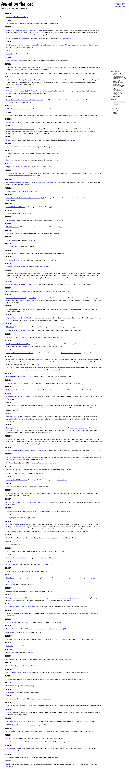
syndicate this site (120, 3)
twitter (114, 112)
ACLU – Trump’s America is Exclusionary (18, 109)
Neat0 (114, 81)
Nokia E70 (56, 457)
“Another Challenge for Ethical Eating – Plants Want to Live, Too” (25, 198)
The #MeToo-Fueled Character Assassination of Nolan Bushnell (24, 100)
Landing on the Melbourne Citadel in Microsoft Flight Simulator (24, 30)
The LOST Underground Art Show (15, 207)
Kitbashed (9, 115)
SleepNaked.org (10, 584)
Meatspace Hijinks (117, 78)
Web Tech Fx (116, 92)
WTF (113, 94)
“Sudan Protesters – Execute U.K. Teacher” (18, 396)
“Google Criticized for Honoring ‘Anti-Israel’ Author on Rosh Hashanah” (26, 405)
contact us (120, 4)
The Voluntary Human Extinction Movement (18, 309)
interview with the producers (78, 428)
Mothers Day (9, 54)
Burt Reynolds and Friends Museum (16, 659)
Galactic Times (10, 591)
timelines (13, 672)
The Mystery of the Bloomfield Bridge (17, 17)
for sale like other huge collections (71, 353)
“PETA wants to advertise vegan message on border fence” (23, 273)
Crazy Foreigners (117, 76)
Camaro (12, 227)
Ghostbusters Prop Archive (14, 571)
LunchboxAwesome (11, 191)
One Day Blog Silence (12, 518)
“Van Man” (43, 266)
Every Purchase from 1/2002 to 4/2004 (17, 629)
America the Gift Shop (12, 260)
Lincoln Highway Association (14, 748)
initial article (32, 298)
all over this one (38, 473)
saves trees (55, 731)
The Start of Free (117, 86)
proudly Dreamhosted (120, 6)
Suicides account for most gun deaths (17, 173)
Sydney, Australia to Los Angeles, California (18, 284)
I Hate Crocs (9, 486)
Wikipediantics (116, 93)
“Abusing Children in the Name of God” (17, 376)
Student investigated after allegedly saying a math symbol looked (25, 80)
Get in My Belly (10, 632)
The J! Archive (10, 742)
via (31, 47)
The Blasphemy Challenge (13, 613)
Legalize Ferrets (10, 692)
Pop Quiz (115, 84)
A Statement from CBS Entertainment (17, 493)
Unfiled (114, 89)
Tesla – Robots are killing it (14, 60)
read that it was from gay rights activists (69, 598)
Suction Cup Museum (12, 652)
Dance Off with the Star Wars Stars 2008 (18, 291)
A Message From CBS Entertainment (17, 480)
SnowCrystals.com (11, 45)
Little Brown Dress (11, 764)
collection (35, 659)
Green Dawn (9, 160)
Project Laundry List (12, 511)
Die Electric (9, 390)
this (70, 469)
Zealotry (115, 96)
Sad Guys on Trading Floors (14, 246)
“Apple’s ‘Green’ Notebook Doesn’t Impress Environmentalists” (24, 359)
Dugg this (32, 493)
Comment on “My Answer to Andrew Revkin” (19, 330)
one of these (90, 405)
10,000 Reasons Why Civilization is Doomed (19, 705)
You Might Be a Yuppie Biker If (15, 666)
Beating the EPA (11, 564)
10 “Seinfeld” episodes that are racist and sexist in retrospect (23, 153)
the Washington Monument (29, 38)
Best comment (91, 419)
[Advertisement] (120, 38)
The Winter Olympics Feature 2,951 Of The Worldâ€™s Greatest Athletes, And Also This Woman (34, 91)
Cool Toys (115, 73)
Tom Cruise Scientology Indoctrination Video (19, 367)
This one (14, 725)
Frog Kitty (9, 544)
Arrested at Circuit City (12, 416)
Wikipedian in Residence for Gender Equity (18, 166)
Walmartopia (9, 428)
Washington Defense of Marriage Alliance (18, 598)
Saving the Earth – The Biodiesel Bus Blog (18, 524)
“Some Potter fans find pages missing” (17, 439)
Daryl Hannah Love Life (12, 757)
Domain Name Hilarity (118, 77)
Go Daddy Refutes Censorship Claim (16, 337)
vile (22, 184)
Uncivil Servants (10, 551)
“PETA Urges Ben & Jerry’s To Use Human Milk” (20, 253)
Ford (18, 408)
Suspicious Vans (11, 266)
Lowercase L (9, 639)
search (113, 99)
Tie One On (9, 646)
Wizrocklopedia (10, 220)
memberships (57, 659)
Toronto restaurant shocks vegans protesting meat (20, 67)
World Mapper (10, 578)
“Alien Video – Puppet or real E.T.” (16, 298)
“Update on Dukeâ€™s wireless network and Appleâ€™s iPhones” (25, 450)
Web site (76, 131)
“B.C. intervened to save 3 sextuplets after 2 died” (20, 606)
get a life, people (60, 291)
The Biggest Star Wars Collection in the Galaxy (19, 353)
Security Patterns (11, 538)
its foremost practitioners (42, 564)
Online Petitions (117, 82)
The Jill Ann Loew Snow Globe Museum (17, 721)
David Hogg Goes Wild (12, 73)
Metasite (115, 80)
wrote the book (51, 45)
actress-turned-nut (37, 757)
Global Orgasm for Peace (13, 383)
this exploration (54, 115)
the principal (116, 111)
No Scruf (8, 712)
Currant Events (10, 140)
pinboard (115, 113)
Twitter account (70, 140)
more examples (67, 38)
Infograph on (16, 558)
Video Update (116, 90)
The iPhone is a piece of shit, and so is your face (20, 457)
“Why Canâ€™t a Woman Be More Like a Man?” (20, 318)
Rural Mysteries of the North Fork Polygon (18, 344)
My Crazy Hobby (11, 738)
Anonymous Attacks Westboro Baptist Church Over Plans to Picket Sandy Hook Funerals (32, 182)
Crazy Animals (116, 74)
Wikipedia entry (52, 558)
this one (23, 266)
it (34, 480)
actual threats (20, 84)
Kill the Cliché (10, 327)
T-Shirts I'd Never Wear (118, 85)
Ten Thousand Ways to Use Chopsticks (17, 23)
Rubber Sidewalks (11, 731)
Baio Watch (9, 463)
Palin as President (11, 240)
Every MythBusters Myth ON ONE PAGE (18, 622)
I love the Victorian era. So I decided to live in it (20, 129)
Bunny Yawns (10, 686)
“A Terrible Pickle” (11, 679)
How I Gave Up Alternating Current (16, 147)
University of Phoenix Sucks (14, 699)
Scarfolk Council (10, 122)
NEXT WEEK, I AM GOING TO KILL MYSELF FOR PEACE (23, 502)
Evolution (8, 233)
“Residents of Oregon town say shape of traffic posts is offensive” (25, 469)
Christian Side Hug (11, 213)
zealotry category (62, 480)
